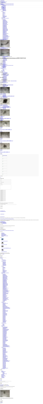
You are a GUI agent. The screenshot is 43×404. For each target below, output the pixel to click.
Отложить (1, 63)
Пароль (1, 382)
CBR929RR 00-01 (5, 288)
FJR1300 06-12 (4, 93)
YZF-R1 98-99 (4, 365)
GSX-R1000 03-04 (5, 331)
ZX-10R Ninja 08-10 (5, 59)
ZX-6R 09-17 (4, 63)
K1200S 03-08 (4, 262)
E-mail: (1, 387)
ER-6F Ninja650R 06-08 (5, 48)
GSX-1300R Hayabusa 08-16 (6, 74)
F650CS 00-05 (4, 261)
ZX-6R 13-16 (4, 318)
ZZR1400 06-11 (4, 67)
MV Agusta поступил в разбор (4, 244)
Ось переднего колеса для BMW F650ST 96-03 (5, 56)
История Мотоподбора (4, 234)
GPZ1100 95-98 (4, 305)
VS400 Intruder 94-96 (5, 344)
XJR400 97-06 (4, 357)
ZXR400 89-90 (4, 321)
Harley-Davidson (3, 272)
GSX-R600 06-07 (4, 81)
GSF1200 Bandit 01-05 (5, 72)
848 (3, 269)
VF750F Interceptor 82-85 (5, 293)
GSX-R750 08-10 (4, 339)
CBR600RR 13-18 (5, 287)
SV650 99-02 (4, 342)
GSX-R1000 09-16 (5, 78)
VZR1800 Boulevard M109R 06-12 (6, 346)
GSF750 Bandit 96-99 (5, 73)
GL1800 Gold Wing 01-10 (5, 291)
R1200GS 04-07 (4, 264)
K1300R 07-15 (4, 263)
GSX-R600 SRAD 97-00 (5, 82)
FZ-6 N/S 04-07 (4, 349)
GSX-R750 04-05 (4, 338)
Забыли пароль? (2, 384)
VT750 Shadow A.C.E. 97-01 (6, 299)
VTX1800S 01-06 (4, 300)
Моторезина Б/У (3, 368)
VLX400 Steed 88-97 (5, 296)
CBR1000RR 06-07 (5, 280)
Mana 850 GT (4, 5)
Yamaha (2, 347)
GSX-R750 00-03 (4, 337)
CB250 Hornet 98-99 (5, 275)
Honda (2, 273)
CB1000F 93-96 (4, 274)
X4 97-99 (4, 301)
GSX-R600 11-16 (4, 336)
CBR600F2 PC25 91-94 (5, 283)
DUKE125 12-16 (4, 323)
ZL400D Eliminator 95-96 (5, 310)
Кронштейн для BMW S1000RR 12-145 (5, 118)
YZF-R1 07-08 (4, 363)
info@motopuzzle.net (2, 216)
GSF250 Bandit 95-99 (5, 327)
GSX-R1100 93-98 (5, 333)
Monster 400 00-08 (5, 270)
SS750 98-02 (4, 271)
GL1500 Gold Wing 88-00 (5, 289)
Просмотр (1, 93)
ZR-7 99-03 (4, 311)
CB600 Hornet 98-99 (5, 278)
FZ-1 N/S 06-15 (4, 94)
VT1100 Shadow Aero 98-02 (6, 297)
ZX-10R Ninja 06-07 (5, 313)
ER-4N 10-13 (4, 302)
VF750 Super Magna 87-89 (5, 38)
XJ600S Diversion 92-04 (5, 356)
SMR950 (4, 324)
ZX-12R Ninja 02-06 (5, 60)
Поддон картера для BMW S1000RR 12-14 (6, 129)
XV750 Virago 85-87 (5, 359)
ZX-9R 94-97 (4, 319)
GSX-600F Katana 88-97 (5, 75)
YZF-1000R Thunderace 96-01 (6, 106)
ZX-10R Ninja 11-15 (5, 314)
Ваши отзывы (3, 233)
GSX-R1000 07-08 (5, 332)
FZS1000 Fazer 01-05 (5, 97)
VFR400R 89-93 (4, 39)
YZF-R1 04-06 (4, 108)
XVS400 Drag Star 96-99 (5, 105)
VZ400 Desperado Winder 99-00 (6, 345)
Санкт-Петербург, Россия (3, 221)
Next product (1, 48)
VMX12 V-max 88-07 (5, 355)
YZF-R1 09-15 (4, 364)
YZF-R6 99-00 (4, 367)
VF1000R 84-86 (4, 292)
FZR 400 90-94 (4, 95)
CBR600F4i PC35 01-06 (5, 285)
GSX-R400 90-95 (4, 334)
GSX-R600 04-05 (4, 335)
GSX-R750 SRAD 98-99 (5, 340)
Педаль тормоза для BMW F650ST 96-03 (4, 47)
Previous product (2, 39)
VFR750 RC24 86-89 (5, 295)
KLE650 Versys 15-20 (5, 306)
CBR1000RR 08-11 (5, 281)
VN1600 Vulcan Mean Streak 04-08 (6, 308)
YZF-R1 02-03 (4, 362)
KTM (2, 68)
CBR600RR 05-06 (5, 286)
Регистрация (7, 385)
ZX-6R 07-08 (4, 62)
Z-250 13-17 (4, 309)
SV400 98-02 (4, 341)
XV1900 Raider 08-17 (5, 358)
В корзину (1, 401)
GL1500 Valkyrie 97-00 (5, 290)
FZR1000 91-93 (4, 96)
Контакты (3, 236)
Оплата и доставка (4, 66)
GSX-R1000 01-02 (5, 76)
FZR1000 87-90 (4, 350)
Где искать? (1, 3)
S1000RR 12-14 (4, 265)
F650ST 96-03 (4, 7)
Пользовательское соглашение (5, 235)
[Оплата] (0, 254)
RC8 (3, 69)
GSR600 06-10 (4, 328)
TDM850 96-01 (4, 354)
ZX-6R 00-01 (4, 315)
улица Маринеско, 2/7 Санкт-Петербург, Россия (3, 211)
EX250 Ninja (4, 304)
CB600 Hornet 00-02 (5, 277)
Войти (1, 383)
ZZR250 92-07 (4, 322)
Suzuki (2, 326)
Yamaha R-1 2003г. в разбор (4, 251)
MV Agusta (3, 70)
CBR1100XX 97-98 (5, 282)
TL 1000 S (4, 343)
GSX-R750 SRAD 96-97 (5, 85)
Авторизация (3, 377)
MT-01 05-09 (4, 353)
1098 (3, 266)
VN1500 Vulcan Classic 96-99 (6, 307)
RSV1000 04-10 (4, 260)
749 (3, 268)
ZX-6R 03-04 (4, 61)
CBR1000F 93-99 (4, 279)
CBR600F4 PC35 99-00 (5, 284)
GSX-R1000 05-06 (5, 77)
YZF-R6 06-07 (4, 366)
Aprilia (2, 4)
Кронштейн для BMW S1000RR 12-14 (5, 107)
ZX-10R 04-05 (4, 312)
